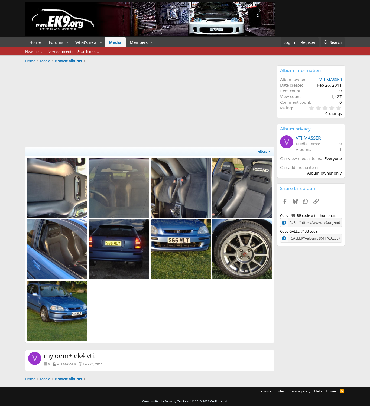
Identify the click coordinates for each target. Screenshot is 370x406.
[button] (67, 42)
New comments (60, 51)
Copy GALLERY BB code (298, 231)
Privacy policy (299, 391)
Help (318, 391)
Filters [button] (262, 151)
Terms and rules (271, 391)
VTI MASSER (66, 364)
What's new (86, 42)
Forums (56, 42)
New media (34, 51)
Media (115, 42)
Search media (88, 51)
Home (35, 42)
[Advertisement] (149, 103)
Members (139, 42)
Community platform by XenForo (185, 401)
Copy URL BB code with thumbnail (307, 215)
